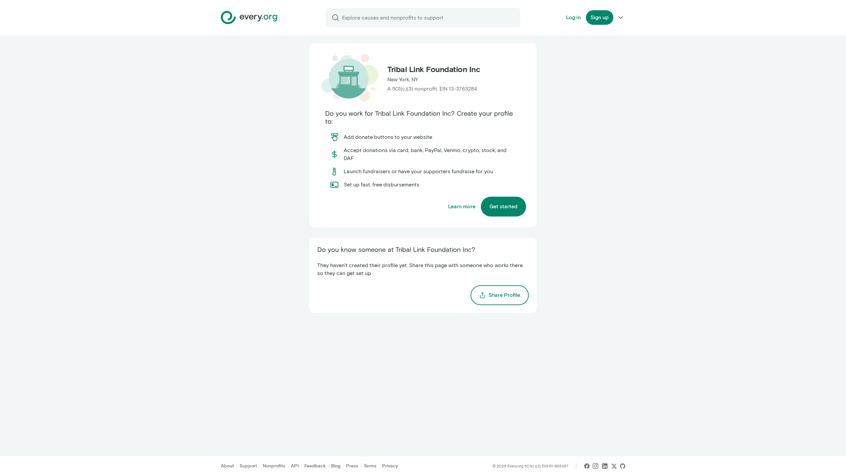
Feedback (315, 466)
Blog (335, 466)
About (227, 466)
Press (352, 466)
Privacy (390, 466)
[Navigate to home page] (249, 17)
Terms (370, 466)
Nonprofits (274, 466)
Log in (573, 17)
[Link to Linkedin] (604, 466)
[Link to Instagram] (595, 466)
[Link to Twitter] (614, 466)
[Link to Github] (622, 466)
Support (248, 466)
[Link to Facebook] (587, 466)
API (295, 466)
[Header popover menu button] (620, 17)
